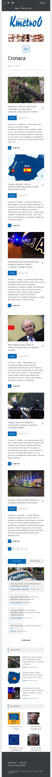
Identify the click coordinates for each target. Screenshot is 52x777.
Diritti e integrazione (22, 589)
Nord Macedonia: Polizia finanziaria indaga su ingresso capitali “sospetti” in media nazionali (23, 264)
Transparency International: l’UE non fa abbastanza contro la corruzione (24, 598)
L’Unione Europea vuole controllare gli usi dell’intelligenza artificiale (25, 585)
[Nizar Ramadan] (35, 718)
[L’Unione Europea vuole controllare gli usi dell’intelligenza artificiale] (26, 573)
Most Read (17, 561)
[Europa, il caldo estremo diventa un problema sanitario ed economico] (26, 483)
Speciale (19, 602)
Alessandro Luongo (16, 748)
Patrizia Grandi (36, 748)
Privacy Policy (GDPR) (16, 765)
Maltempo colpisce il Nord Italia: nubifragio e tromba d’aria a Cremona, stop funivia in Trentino (23, 109)
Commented (35, 561)
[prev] (17, 658)
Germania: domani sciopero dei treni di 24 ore (25, 627)
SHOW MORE (26, 640)
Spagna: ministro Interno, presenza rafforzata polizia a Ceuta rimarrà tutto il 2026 (23, 187)
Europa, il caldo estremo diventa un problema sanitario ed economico (23, 501)
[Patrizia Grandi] (35, 740)
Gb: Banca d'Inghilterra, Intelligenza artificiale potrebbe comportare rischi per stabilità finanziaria (25, 612)
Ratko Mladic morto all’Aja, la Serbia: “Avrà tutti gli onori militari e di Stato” (23, 347)
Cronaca (12, 118)
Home (10, 66)
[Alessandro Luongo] (16, 740)
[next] (17, 696)
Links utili (22, 762)
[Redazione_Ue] (16, 718)
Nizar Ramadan (35, 726)
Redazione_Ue (16, 726)
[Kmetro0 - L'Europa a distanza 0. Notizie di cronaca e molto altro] (26, 26)
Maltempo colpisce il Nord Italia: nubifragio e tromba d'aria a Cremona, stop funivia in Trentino (24, 8)
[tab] (17, 562)
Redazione (12, 762)
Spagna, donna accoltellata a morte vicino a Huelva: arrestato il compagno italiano (22, 425)
